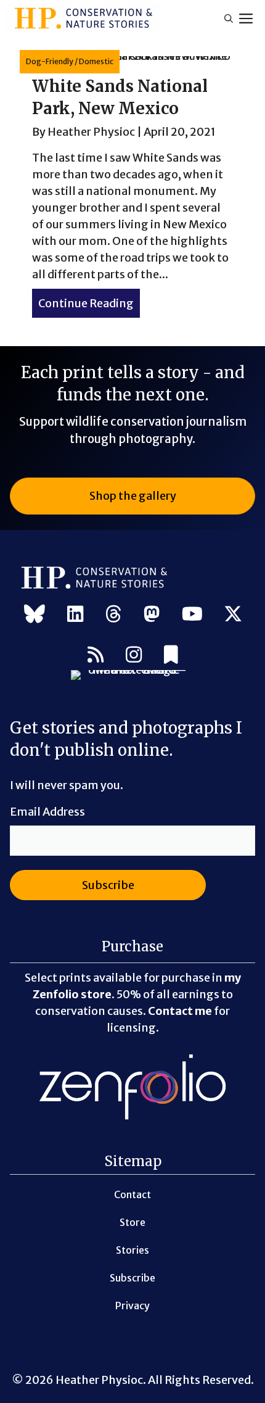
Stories (132, 1250)
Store (132, 1222)
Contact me (180, 1011)
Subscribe (132, 1278)
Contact (132, 1194)
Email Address (47, 812)
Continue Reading (89, 303)
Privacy (132, 1305)
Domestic (96, 61)
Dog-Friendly (49, 61)
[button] (228, 18)
